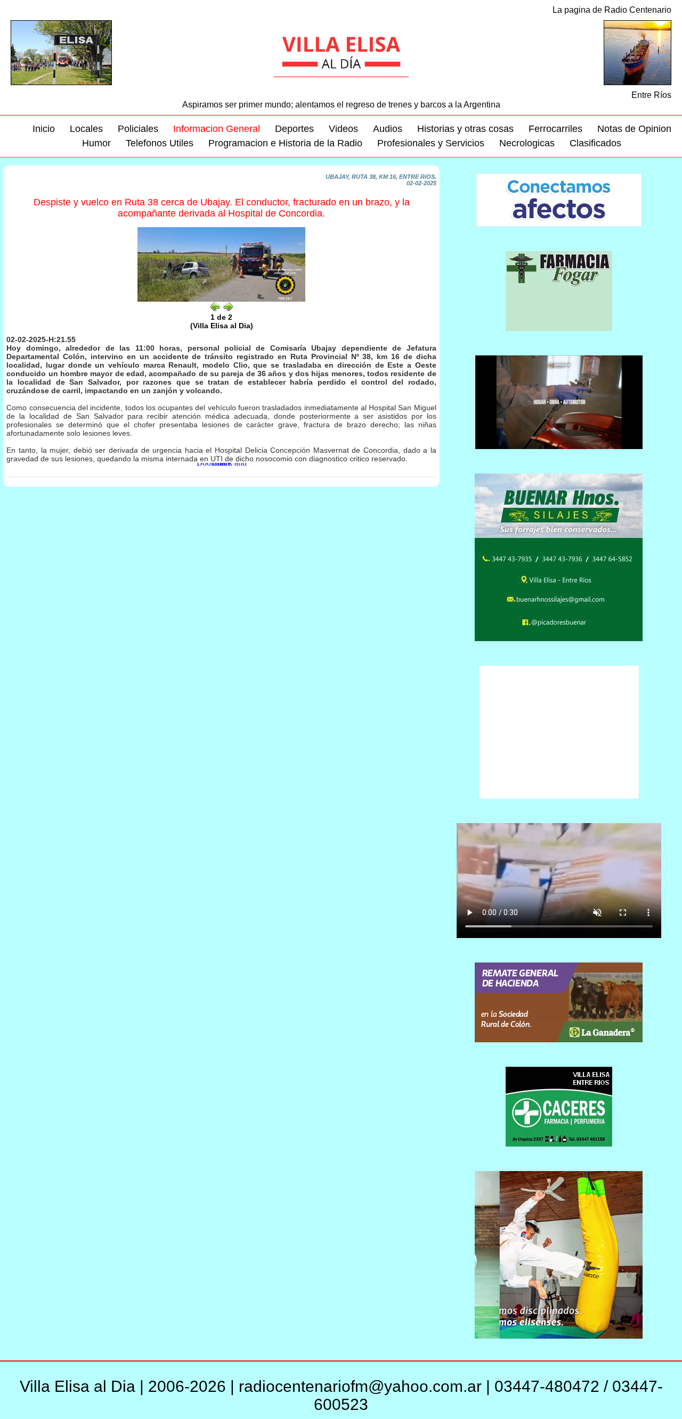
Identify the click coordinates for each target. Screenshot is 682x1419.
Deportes (294, 128)
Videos (343, 128)
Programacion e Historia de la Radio (285, 143)
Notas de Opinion (634, 128)
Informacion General (216, 128)
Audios (387, 128)
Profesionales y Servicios (430, 143)
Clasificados (595, 143)
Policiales (138, 128)
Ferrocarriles (555, 128)
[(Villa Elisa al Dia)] (221, 299)
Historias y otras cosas (465, 128)
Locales (86, 128)
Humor (96, 143)
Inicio (44, 128)
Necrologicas (527, 143)
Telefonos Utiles (159, 143)
